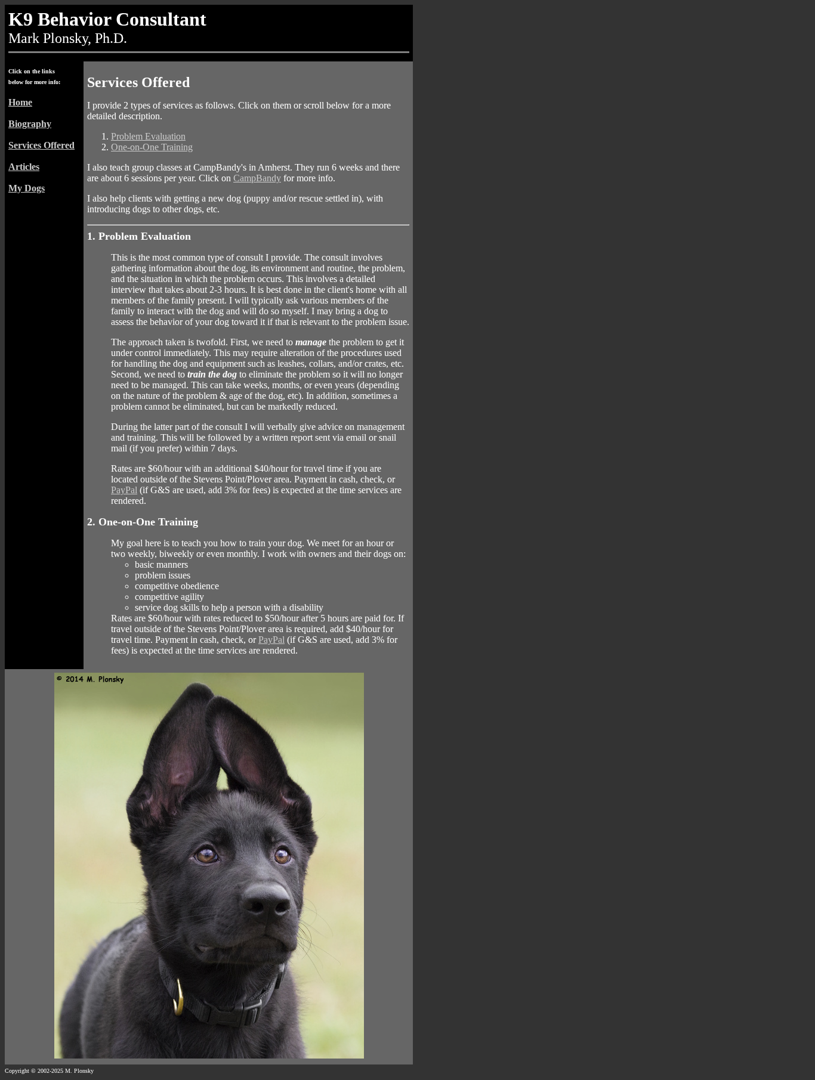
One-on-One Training (152, 147)
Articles (23, 167)
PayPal (124, 490)
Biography (29, 124)
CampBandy (257, 178)
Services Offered (41, 145)
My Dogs (26, 188)
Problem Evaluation (148, 136)
